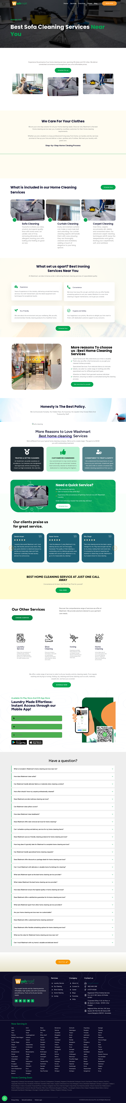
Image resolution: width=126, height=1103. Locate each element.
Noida (85, 1059)
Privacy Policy (15, 1100)
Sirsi (99, 1042)
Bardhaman (101, 1061)
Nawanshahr (87, 1068)
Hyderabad (14, 1056)
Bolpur (56, 1068)
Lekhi (12, 1030)
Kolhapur (71, 1071)
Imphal (42, 1049)
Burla (56, 1052)
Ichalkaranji (29, 1047)
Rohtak (71, 1040)
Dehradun (72, 1061)
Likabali (28, 1030)
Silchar (100, 1032)
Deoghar (42, 1042)
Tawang (100, 1030)
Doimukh (71, 1028)
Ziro (41, 1032)
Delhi (70, 1037)
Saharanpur (29, 1061)
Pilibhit (13, 1061)
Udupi (13, 1044)
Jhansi (42, 1059)
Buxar (71, 1035)
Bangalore (72, 1042)
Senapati (71, 1049)
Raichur (13, 1071)
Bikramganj (14, 1066)
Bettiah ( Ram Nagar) (17, 1037)
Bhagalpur (58, 1035)
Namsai (57, 1030)
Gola (27, 1059)
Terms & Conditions (27, 1100)
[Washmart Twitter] (32, 1000)
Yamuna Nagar (102, 1040)
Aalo (12, 1028)
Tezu (12, 1032)
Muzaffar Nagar (73, 1059)
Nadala (42, 1068)
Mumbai (42, 1047)
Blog (95, 3)
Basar (42, 1028)
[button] (11, 548)
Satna (85, 1044)
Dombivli (57, 1066)
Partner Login (38, 1100)
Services (73, 3)
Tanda (27, 1054)
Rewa (70, 1044)
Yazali (27, 1032)
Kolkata (28, 1064)
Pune (70, 1047)
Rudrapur (57, 1061)
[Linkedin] (20, 1000)
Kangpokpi (58, 1049)
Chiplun (13, 1049)
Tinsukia (86, 1032)
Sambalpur (87, 1052)
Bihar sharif (43, 1035)
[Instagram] (24, 1000)
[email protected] (93, 983)
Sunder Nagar (15, 1042)
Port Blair (42, 1030)
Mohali (13, 1054)
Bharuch (86, 1037)
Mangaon (57, 1047)
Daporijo (71, 1064)
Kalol (12, 1040)
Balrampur (72, 1056)
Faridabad (57, 1040)
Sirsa (85, 1040)
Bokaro (13, 1073)
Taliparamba (29, 1044)
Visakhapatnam (30, 1035)
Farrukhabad (101, 1056)
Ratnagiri (86, 1047)
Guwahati (57, 1032)
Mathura (100, 1059)
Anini (27, 1028)
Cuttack (71, 1052)
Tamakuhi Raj (44, 1061)
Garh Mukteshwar (16, 1068)
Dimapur (57, 1071)
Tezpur (71, 1032)
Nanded (42, 1066)
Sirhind (57, 1054)
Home (66, 3)
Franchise (81, 3)
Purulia (57, 1064)
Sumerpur (29, 1071)
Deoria (85, 1056)
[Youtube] (28, 1000)
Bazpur (86, 1061)
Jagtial (28, 1056)
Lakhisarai (86, 1035)
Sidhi (99, 1044)
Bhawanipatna (30, 1052)
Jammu (28, 1042)
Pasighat (86, 1030)
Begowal (100, 1052)
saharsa (28, 1037)
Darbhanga (72, 1066)
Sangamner (87, 1071)
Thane (100, 1047)
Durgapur (14, 1064)
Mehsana (100, 1037)
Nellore (13, 1035)
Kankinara (43, 1064)
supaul (42, 1037)
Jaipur (85, 1054)
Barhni (56, 1056)
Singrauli (13, 1047)
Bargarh (86, 1049)
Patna (99, 1035)
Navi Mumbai (44, 1071)
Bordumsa (58, 1028)
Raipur (56, 1037)
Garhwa (57, 1042)
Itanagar (100, 1028)
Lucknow (57, 1059)
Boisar (27, 1049)
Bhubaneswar (15, 1052)
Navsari (42, 1040)
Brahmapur (43, 1052)
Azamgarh (43, 1056)
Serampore (72, 1068)
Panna (100, 1068)
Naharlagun (72, 1030)
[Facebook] (16, 1000)
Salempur (101, 1064)
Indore (56, 1044)
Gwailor (42, 1044)
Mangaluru (87, 1042)
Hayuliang (86, 1028)
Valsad (28, 1040)
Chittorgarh (72, 1054)
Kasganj (28, 1073)
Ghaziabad (14, 1059)
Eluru (27, 1068)
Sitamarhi (28, 1066)
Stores (89, 3)
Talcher (100, 1049)
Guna (85, 1066)
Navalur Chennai (103, 1054)
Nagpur (100, 1066)
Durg (99, 1071)
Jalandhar (43, 1054)
